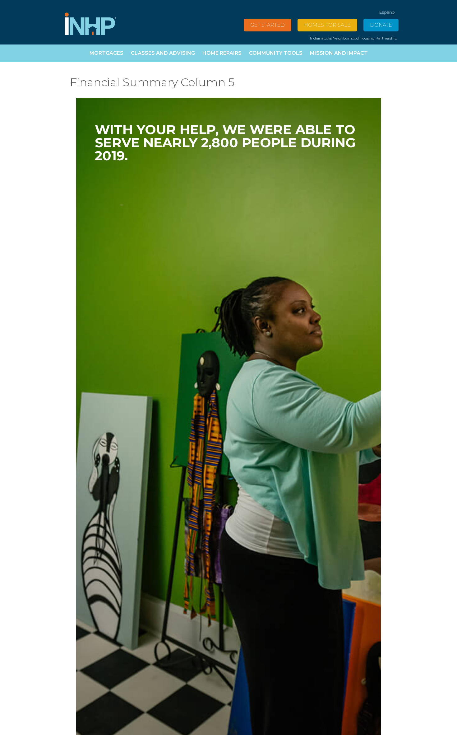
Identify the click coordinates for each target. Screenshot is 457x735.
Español (387, 12)
